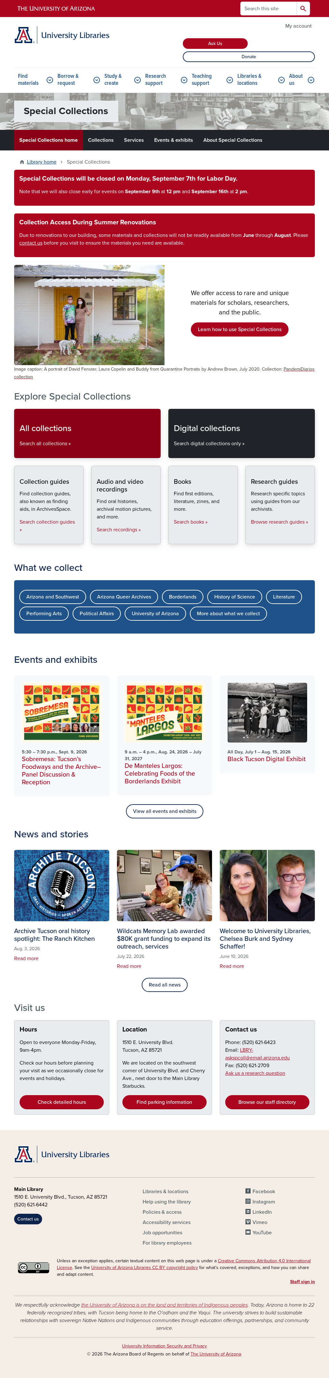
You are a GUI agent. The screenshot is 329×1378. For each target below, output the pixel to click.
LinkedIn (262, 1212)
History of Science (234, 597)
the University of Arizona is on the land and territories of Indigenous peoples (164, 1305)
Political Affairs (97, 613)
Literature (284, 597)
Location (134, 1029)
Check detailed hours (62, 1102)
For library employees (167, 1243)
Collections (101, 140)
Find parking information (164, 1102)
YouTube (262, 1232)
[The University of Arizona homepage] (56, 9)
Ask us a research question (255, 1073)
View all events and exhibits (164, 811)
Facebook (264, 1191)
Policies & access (162, 1212)
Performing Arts (44, 613)
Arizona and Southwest (52, 597)
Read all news (165, 985)
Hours (28, 1029)
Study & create (113, 80)
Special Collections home (48, 140)
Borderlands (182, 597)
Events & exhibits (173, 140)
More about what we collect (228, 613)
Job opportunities (162, 1232)
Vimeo (260, 1222)
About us (296, 80)
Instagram (264, 1202)
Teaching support (202, 80)
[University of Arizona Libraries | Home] (61, 35)
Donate (249, 56)
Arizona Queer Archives (124, 597)
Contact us (241, 1029)
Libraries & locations (249, 80)
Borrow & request (68, 80)
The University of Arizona (216, 1354)
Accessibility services (167, 1222)
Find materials (28, 80)
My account (298, 26)
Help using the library (167, 1202)
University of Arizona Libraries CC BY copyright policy (144, 1267)
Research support (155, 80)
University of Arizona (155, 613)
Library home (42, 162)
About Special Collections (232, 140)
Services (134, 140)
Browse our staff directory (267, 1102)
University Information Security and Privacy (164, 1346)
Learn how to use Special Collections (239, 329)
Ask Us (215, 43)
